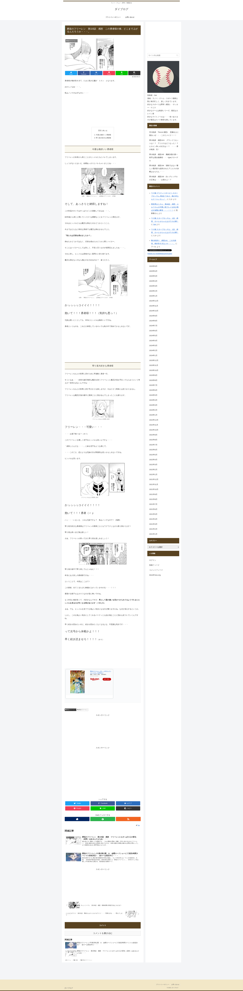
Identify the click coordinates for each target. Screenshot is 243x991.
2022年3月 (153, 464)
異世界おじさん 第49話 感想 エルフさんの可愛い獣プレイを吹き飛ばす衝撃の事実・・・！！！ (165, 207)
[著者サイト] (77, 819)
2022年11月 (153, 425)
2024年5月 (153, 336)
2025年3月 (153, 286)
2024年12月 (153, 301)
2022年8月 (153, 440)
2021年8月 (153, 499)
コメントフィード (156, 570)
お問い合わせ (175, 984)
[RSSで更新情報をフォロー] (128, 819)
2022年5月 (153, 455)
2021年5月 (153, 514)
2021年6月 (153, 509)
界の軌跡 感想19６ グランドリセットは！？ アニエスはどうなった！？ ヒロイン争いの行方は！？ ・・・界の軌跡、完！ (164, 144)
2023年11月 (153, 365)
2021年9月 (153, 494)
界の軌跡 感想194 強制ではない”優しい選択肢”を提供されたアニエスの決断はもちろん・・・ (164, 169)
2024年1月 (153, 355)
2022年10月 (153, 430)
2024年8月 (153, 321)
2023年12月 (153, 360)
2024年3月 (153, 345)
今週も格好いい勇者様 (103, 135)
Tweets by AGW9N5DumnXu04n (159, 254)
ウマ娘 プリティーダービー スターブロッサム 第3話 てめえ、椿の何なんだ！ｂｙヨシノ (165, 196)
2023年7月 (153, 385)
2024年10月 (153, 311)
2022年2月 (153, 470)
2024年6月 (153, 331)
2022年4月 (153, 460)
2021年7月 (153, 504)
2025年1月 (153, 296)
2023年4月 (153, 400)
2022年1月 (153, 474)
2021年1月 (153, 534)
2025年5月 (153, 276)
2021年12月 (153, 479)
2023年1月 (153, 415)
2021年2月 (153, 529)
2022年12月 (153, 420)
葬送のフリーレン (71, 709)
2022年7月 (153, 445)
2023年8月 (153, 380)
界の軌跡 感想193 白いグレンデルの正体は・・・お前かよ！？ (163, 178)
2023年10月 (153, 370)
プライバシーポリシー (162, 984)
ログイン (152, 560)
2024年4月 (153, 340)
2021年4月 (153, 519)
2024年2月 (153, 350)
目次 (100, 130)
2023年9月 (153, 375)
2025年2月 (153, 291)
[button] (177, 55)
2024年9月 (153, 316)
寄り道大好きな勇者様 (103, 138)
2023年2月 (153, 410)
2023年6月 (153, 390)
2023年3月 (153, 405)
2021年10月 (153, 489)
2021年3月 (153, 524)
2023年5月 (153, 395)
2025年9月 (153, 266)
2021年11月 (153, 484)
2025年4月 (153, 281)
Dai (154, 224)
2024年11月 (153, 306)
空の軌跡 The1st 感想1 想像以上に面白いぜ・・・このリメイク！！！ (164, 133)
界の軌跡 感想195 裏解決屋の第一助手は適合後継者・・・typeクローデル (163, 157)
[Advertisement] (103, 111)
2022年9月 (153, 435)
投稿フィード (154, 565)
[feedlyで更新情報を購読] (102, 819)
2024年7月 (153, 326)
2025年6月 (153, 271)
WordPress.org (155, 575)
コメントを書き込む (102, 933)
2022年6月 (153, 450)
